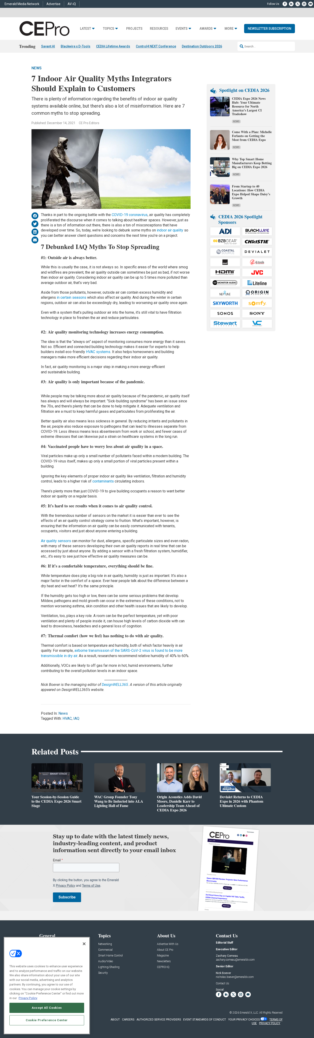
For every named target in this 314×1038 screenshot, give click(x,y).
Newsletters (164, 961)
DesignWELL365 (115, 684)
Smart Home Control (110, 955)
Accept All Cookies (47, 1007)
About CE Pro (165, 949)
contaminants (103, 481)
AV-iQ (72, 4)
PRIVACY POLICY (269, 1023)
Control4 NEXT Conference (156, 46)
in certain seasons (71, 297)
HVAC (67, 718)
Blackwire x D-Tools (75, 46)
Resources (159, 28)
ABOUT (115, 1019)
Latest (85, 28)
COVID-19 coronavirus (130, 215)
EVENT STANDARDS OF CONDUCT (204, 1019)
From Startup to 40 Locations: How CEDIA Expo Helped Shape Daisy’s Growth (251, 192)
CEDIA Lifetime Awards (113, 46)
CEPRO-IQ (163, 967)
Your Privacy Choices (244, 1019)
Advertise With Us (167, 944)
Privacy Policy (28, 998)
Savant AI (48, 46)
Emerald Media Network (22, 4)
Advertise (53, 4)
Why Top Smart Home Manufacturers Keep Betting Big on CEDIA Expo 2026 (252, 163)
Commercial (105, 949)
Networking (105, 944)
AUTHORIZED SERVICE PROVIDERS (159, 1019)
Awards (206, 28)
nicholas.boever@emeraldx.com (235, 977)
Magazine (163, 955)
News (36, 68)
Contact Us (222, 983)
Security (103, 972)
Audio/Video (105, 961)
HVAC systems (98, 352)
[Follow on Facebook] (285, 4)
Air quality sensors (56, 541)
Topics (108, 28)
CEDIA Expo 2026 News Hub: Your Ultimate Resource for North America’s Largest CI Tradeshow (248, 106)
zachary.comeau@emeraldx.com (235, 959)
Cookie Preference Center (47, 1020)
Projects (134, 28)
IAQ (76, 718)
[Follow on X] (297, 4)
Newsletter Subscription (269, 28)
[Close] (84, 944)
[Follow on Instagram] (304, 4)
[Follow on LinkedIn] (291, 4)
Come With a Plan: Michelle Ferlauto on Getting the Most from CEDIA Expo (252, 135)
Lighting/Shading (109, 967)
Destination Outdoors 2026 (202, 46)
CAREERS (128, 1019)
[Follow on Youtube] (310, 4)
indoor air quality (170, 230)
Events (182, 28)
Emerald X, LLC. (249, 1012)
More (229, 28)
